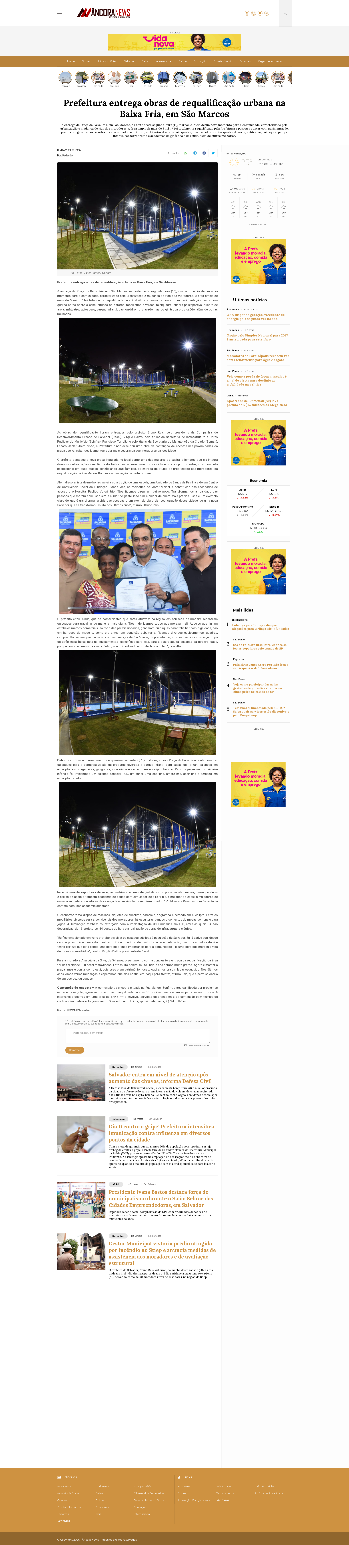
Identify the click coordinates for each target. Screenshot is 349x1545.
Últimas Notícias (107, 61)
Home (71, 61)
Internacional (163, 61)
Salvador (129, 61)
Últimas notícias (250, 299)
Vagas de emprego (270, 61)
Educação (200, 61)
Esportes (245, 61)
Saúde (183, 61)
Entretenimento (223, 61)
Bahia (145, 61)
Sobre (86, 61)
